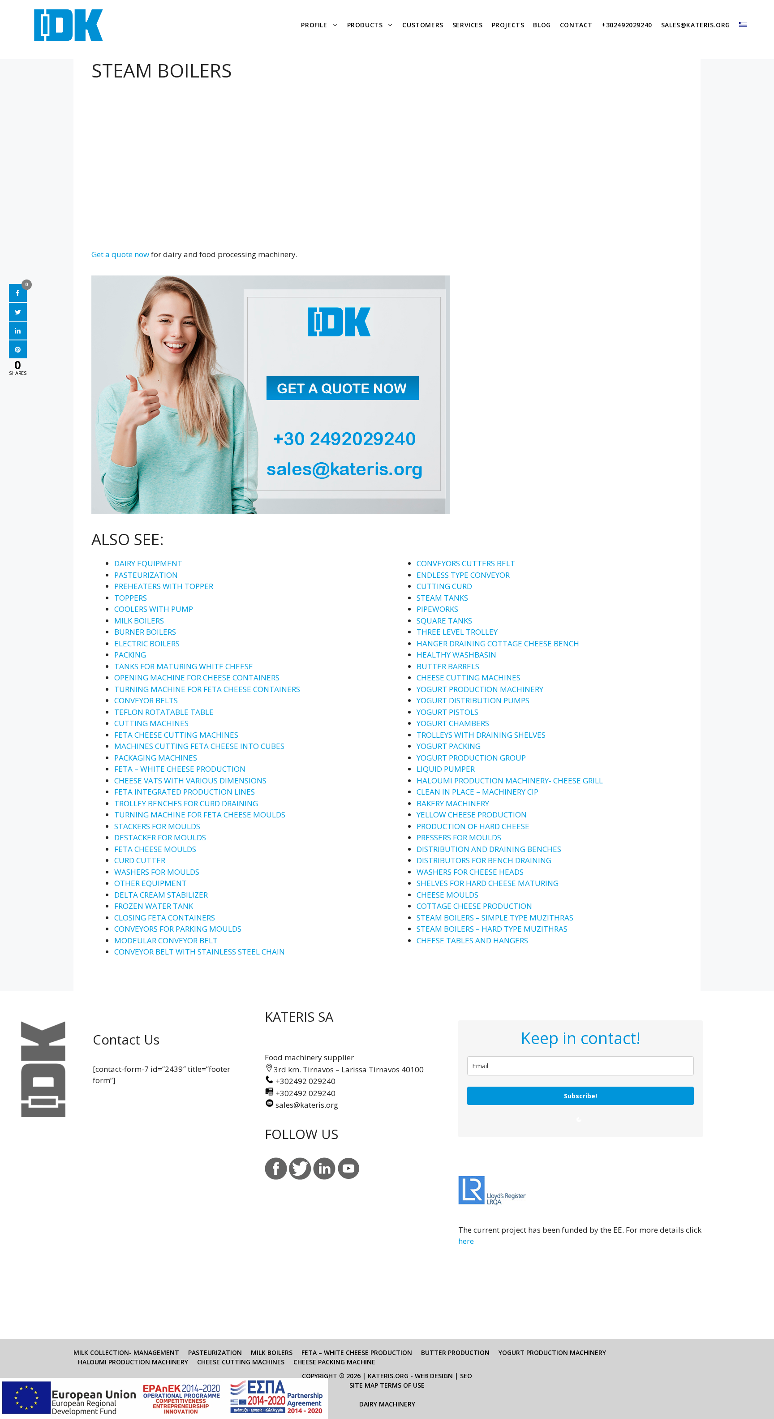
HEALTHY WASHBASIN (456, 654)
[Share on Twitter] (18, 318)
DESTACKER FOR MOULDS (160, 837)
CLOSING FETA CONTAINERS (164, 917)
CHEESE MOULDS (447, 895)
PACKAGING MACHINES (155, 757)
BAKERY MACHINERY (453, 803)
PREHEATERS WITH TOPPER (163, 586)
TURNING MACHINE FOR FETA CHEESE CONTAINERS (207, 689)
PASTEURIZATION (146, 575)
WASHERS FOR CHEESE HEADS (470, 872)
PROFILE (314, 25)
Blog (541, 25)
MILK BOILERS (139, 620)
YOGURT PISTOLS (447, 712)
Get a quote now (120, 254)
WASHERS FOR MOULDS (156, 872)
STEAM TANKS (442, 598)
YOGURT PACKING (449, 746)
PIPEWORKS (437, 609)
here (466, 1241)
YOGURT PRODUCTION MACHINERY (480, 689)
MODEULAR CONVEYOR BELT (166, 940)
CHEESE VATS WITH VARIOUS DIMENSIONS (190, 780)
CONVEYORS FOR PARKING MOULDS (177, 929)
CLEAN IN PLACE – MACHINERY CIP (477, 792)
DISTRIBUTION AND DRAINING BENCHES (489, 849)
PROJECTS (508, 25)
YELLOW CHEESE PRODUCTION (472, 814)
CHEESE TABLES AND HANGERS (472, 940)
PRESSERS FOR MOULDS (459, 837)
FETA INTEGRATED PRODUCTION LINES (184, 792)
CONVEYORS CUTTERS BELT (466, 563)
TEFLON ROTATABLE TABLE (164, 712)
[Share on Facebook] (18, 299)
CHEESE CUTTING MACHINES (468, 677)
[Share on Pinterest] (18, 355)
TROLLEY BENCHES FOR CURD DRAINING (186, 803)
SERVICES (467, 25)
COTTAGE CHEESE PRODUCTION (474, 906)
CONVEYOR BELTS (146, 700)
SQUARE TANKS (444, 620)
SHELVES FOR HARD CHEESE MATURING (488, 883)
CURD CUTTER (139, 860)
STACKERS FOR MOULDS (157, 826)
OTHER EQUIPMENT (150, 883)
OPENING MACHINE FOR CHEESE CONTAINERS (197, 677)
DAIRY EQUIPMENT (148, 563)
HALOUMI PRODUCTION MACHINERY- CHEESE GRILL (510, 780)
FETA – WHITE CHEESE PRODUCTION (179, 769)
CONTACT (576, 25)
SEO (466, 1376)
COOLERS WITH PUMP (153, 609)
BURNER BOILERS (145, 632)
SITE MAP (363, 1385)
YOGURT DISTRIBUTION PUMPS (473, 700)
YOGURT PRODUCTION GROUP (471, 757)
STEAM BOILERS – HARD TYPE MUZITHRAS (492, 929)
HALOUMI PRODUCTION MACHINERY (133, 1362)
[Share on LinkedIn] (18, 336)
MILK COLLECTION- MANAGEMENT (126, 1352)
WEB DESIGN (434, 1376)
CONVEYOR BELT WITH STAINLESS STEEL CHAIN (199, 951)
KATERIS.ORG (388, 1376)
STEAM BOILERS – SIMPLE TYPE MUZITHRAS (495, 917)
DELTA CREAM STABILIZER (161, 895)
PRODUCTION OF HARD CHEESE (473, 826)
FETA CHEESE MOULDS (155, 849)
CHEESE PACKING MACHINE (334, 1362)
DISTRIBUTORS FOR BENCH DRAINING (484, 860)
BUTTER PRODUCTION (455, 1352)
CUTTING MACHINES (151, 723)
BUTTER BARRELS (448, 666)
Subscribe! (580, 1096)
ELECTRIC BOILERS (147, 643)
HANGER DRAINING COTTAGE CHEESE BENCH (498, 643)
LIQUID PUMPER (446, 769)
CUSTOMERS (422, 25)
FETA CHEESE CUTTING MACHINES (176, 735)
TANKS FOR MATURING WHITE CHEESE (183, 666)
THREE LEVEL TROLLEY (457, 632)
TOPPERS (130, 598)
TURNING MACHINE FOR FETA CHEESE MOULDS (199, 814)
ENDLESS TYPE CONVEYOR (463, 575)
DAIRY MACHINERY (387, 1404)
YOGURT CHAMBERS (453, 723)
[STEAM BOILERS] (102, 158)
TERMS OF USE (402, 1385)
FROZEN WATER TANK (153, 906)
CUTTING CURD (444, 586)
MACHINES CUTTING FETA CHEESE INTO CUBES (199, 746)
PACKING (130, 654)
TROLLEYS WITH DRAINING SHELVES (481, 735)
